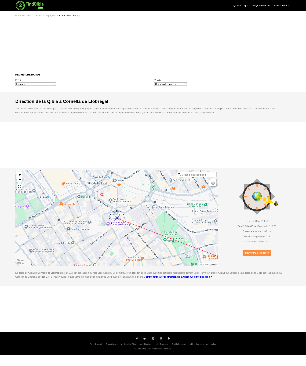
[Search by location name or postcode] (179, 174)
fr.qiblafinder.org (179, 344)
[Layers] (212, 182)
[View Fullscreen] (19, 186)
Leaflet (201, 264)
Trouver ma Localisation (257, 253)
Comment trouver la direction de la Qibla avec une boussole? (178, 276)
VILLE (157, 79)
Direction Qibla (130, 344)
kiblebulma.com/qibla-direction (203, 344)
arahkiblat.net (146, 344)
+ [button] (20, 175)
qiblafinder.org (162, 344)
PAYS (18, 79)
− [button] (20, 179)
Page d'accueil (96, 344)
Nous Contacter (282, 5)
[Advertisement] (153, 45)
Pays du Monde (261, 5)
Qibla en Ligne (240, 5)
